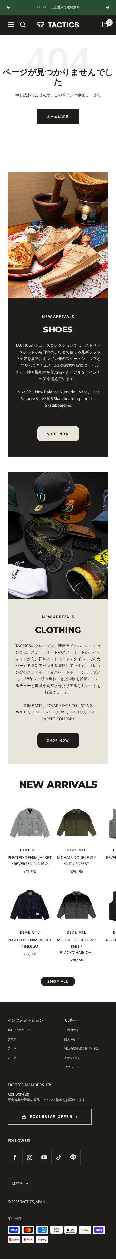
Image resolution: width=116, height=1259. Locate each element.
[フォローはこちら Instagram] (29, 1157)
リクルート (71, 1067)
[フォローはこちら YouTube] (44, 1157)
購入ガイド (71, 1039)
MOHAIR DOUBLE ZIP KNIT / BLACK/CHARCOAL (76, 946)
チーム (12, 1048)
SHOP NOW (58, 433)
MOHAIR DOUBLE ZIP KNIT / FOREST (76, 860)
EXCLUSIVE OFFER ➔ (54, 1116)
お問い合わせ (73, 1058)
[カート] (105, 24)
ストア (12, 1058)
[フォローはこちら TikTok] (58, 1157)
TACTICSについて (19, 1030)
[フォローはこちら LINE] (73, 1157)
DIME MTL (30, 849)
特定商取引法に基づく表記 (81, 1048)
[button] (23, 24)
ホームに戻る (58, 116)
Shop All (58, 981)
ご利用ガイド (73, 1030)
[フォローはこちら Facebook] (15, 1157)
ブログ (12, 1039)
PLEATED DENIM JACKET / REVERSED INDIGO (30, 860)
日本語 (17, 1183)
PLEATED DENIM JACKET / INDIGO (30, 943)
